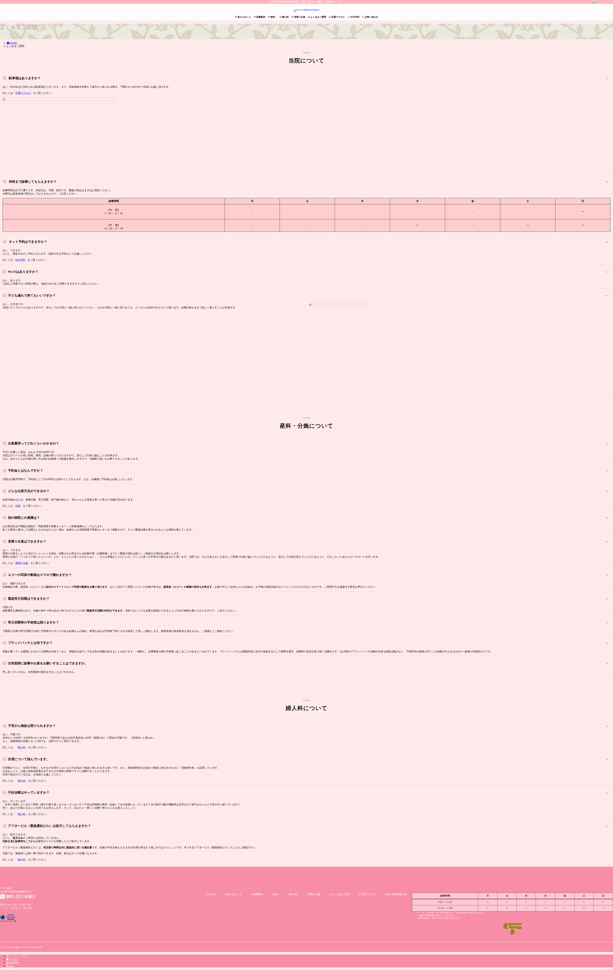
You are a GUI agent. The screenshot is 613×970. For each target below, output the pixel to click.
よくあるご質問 (18, 956)
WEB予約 (13, 962)
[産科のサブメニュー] (276, 17)
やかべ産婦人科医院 (11, 947)
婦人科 (22, 747)
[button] (512, 929)
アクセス (13, 959)
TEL (11, 966)
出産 (17, 505)
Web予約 (20, 260)
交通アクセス (23, 93)
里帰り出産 (21, 563)
